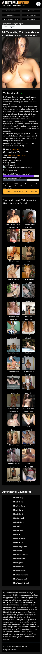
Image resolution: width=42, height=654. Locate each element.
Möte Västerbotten (19, 571)
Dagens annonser (11, 11)
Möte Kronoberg (19, 530)
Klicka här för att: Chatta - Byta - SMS (19, 191)
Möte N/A (16, 534)
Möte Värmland (18, 567)
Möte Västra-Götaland (21, 583)
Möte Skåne (17, 550)
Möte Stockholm (19, 558)
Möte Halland (18, 514)
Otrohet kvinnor (31, 19)
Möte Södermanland (20, 554)
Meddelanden (11, 15)
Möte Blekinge (18, 498)
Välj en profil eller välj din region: (12, 24)
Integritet (6, 650)
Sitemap (14, 650)
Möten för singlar (31, 15)
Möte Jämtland (18, 518)
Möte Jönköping (18, 522)
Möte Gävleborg (19, 506)
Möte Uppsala (18, 563)
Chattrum (31, 11)
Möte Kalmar (17, 526)
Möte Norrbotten (19, 538)
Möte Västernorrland (20, 575)
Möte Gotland (18, 510)
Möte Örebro (17, 542)
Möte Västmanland (20, 579)
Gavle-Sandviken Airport (17, 155)
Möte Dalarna (18, 502)
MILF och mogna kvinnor (11, 19)
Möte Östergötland (20, 546)
